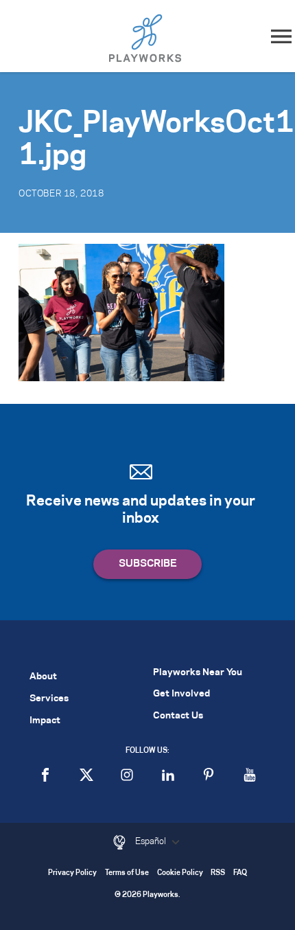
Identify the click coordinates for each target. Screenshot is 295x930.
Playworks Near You (197, 672)
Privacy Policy (72, 873)
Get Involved (181, 694)
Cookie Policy (180, 873)
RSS (218, 873)
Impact (45, 720)
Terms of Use (127, 873)
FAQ (240, 873)
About (43, 676)
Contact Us (178, 716)
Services (49, 698)
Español (151, 841)
